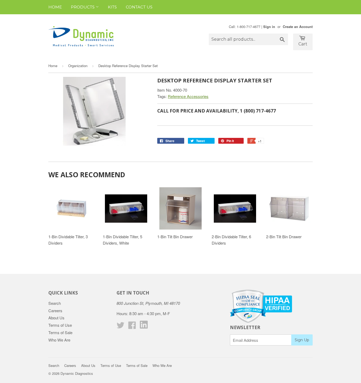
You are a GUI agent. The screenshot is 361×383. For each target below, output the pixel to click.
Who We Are (59, 340)
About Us (56, 317)
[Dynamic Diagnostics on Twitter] (120, 326)
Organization (77, 65)
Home (55, 7)
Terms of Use (60, 325)
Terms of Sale (60, 332)
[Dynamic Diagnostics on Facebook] (132, 326)
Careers (55, 310)
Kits (112, 7)
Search (54, 303)
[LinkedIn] (144, 327)
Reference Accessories (188, 96)
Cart (302, 43)
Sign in (269, 26)
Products (83, 7)
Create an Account (298, 26)
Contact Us (139, 7)
